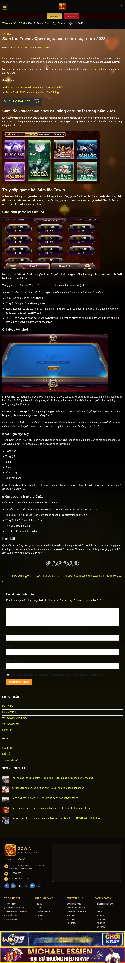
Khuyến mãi (11, 915)
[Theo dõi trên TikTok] (19, 885)
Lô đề (39, 908)
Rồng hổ (101, 923)
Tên (8, 632)
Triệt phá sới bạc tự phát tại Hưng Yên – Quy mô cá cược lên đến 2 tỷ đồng (52, 778)
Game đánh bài (43, 912)
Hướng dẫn (11, 919)
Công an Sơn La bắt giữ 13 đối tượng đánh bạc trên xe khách (45, 798)
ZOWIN (6, 23)
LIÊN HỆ (7, 730)
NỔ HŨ (6, 754)
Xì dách (100, 915)
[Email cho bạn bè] (65, 563)
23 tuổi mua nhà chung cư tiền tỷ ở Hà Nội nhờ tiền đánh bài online (47, 788)
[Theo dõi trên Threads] (38, 885)
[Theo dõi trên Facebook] (6, 885)
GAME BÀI (19, 23)
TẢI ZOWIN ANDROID (14, 718)
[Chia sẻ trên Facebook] (54, 563)
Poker (100, 908)
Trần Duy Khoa (43, 48)
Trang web (11, 660)
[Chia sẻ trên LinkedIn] (76, 563)
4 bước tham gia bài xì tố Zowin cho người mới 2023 (33, 87)
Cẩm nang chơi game (76, 912)
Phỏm (99, 912)
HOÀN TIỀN (9, 712)
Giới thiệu (11, 904)
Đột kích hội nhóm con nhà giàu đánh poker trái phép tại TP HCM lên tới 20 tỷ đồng (56, 818)
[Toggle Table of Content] (35, 102)
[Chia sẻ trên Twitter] (59, 563)
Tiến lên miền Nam (105, 904)
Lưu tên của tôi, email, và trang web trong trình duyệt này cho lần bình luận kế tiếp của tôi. (58, 675)
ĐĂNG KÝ (7, 706)
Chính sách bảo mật (15, 908)
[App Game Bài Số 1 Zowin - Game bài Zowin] (62, 7)
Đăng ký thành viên (76, 908)
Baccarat (101, 927)
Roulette (101, 919)
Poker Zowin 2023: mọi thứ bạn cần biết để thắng (32, 92)
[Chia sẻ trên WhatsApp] (48, 563)
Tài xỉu (40, 915)
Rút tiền (71, 919)
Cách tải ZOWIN (74, 904)
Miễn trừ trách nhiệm (16, 912)
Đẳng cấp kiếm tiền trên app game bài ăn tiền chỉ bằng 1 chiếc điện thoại (50, 808)
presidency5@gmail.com (19, 878)
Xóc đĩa (40, 919)
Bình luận (12, 605)
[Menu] (5, 7)
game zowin (35, 545)
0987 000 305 (15, 873)
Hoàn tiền (71, 923)
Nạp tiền (71, 915)
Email (9, 646)
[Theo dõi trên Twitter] (32, 885)
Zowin (97, 69)
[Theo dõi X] (26, 885)
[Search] (122, 6)
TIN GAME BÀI (10, 760)
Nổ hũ (39, 904)
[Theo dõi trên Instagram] (13, 885)
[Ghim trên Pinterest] (70, 563)
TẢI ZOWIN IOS (11, 724)
